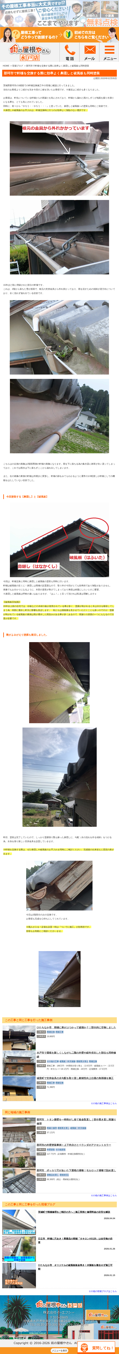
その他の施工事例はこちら (104, 1103)
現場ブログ (17, 65)
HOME (6, 65)
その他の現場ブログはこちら (103, 1291)
